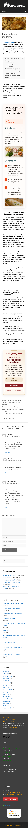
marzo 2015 (6, 703)
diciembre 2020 (7, 690)
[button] (14, 813)
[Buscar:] (14, 561)
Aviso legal (6, 717)
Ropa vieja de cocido (9, 618)
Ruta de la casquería (10, 418)
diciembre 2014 (7, 708)
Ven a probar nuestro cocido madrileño (12, 76)
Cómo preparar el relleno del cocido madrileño (12, 61)
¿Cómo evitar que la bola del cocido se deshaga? (12, 69)
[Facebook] (4, 737)
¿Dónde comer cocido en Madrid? (13, 613)
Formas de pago (13, 727)
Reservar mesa (14, 385)
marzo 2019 (6, 696)
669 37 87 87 (16, 792)
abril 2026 (6, 671)
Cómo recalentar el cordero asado (13, 603)
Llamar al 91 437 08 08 (14, 390)
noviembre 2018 (8, 699)
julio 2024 (6, 674)
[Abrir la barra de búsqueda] (25, 11)
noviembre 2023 (8, 676)
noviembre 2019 (8, 692)
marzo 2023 (6, 678)
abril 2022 (6, 681)
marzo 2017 (6, 701)
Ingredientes (11, 64)
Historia (5, 630)
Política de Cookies (8, 721)
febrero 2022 (7, 683)
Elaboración (10, 66)
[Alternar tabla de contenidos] (21, 58)
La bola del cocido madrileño (11, 582)
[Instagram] (6, 737)
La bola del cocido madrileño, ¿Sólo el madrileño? (13, 72)
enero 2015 (6, 705)
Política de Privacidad (9, 719)
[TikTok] (9, 737)
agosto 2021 (6, 685)
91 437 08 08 (7, 792)
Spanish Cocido (7, 578)
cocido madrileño (9, 42)
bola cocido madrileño (10, 407)
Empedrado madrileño (9, 575)
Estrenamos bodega (9, 642)
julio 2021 (6, 687)
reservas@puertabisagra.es (15, 794)
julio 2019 (6, 694)
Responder (7, 452)
